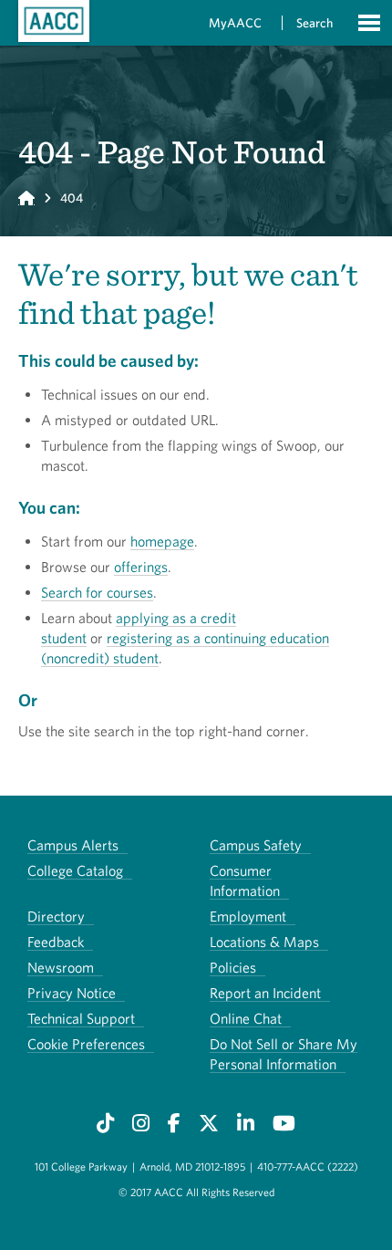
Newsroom (60, 967)
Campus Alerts (73, 845)
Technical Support (81, 1018)
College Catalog (75, 870)
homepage (162, 541)
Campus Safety (256, 845)
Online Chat (246, 1018)
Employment (248, 916)
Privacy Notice (71, 992)
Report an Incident (265, 992)
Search (314, 23)
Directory (56, 916)
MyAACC (235, 23)
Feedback (55, 941)
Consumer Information (245, 880)
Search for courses (97, 592)
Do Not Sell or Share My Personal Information (283, 1054)
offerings (141, 566)
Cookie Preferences (86, 1044)
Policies (233, 967)
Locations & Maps (264, 941)
